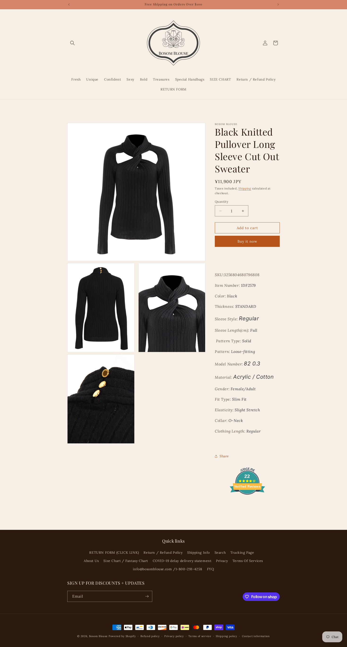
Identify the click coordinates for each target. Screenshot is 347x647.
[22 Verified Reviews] (247, 503)
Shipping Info (198, 552)
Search (220, 552)
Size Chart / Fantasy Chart (125, 561)
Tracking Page (242, 552)
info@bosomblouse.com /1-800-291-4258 (167, 569)
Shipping (244, 188)
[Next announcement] (278, 4)
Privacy (222, 561)
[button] (72, 43)
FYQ (210, 569)
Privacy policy (174, 636)
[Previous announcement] (69, 4)
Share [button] (224, 456)
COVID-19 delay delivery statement (182, 561)
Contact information (256, 636)
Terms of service (199, 636)
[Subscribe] (147, 596)
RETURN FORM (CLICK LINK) (114, 552)
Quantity (221, 202)
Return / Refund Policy (163, 552)
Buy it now (247, 241)
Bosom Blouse (98, 636)
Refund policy (150, 636)
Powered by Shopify (122, 636)
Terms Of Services (248, 561)
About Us (91, 561)
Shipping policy (226, 636)
